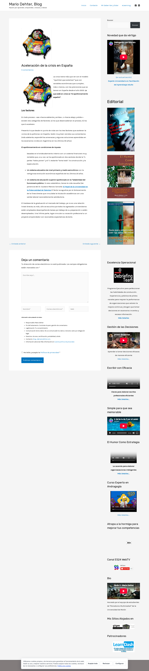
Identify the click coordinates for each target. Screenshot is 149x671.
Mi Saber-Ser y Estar (109, 5)
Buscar (110, 20)
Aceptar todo (93, 663)
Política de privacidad (49, 352)
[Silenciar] (134, 433)
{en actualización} (123, 81)
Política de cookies (64, 666)
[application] (123, 426)
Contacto (94, 5)
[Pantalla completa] (137, 433)
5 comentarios (27, 70)
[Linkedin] (139, 5)
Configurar (120, 663)
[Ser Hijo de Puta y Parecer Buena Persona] (120, 129)
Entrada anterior (17, 244)
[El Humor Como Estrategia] (120, 176)
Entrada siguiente (91, 244)
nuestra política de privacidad (64, 342)
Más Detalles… (124, 359)
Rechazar (106, 663)
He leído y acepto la (42, 352)
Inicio (83, 5)
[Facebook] (136, 5)
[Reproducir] (110, 433)
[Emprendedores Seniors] (120, 223)
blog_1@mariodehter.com (41, 339)
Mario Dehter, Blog (25, 4)
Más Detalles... (123, 399)
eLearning (126, 5)
